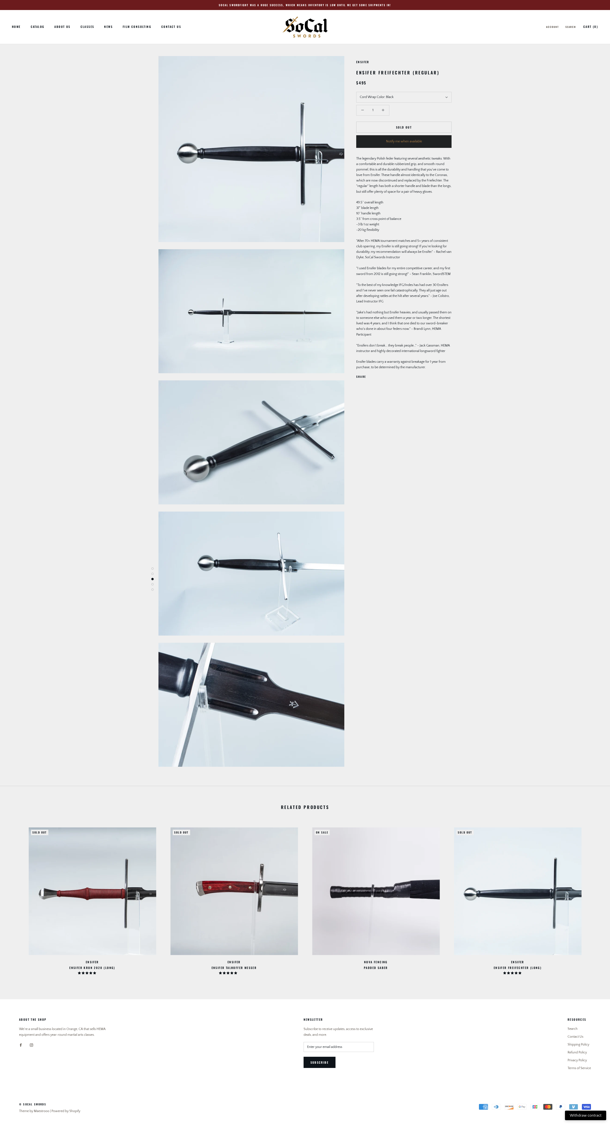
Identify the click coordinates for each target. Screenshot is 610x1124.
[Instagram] (31, 1045)
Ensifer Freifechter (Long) (518, 968)
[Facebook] (370, 375)
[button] (87, 973)
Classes (87, 27)
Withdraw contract (585, 1115)
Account (552, 27)
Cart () (590, 27)
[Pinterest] (382, 375)
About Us (62, 27)
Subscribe (319, 1062)
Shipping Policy (578, 1044)
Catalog (38, 27)
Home (16, 27)
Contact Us (171, 27)
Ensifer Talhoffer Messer (234, 968)
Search (570, 27)
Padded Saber (376, 968)
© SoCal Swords (32, 1104)
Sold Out (404, 127)
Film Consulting (137, 27)
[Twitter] (376, 375)
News (108, 27)
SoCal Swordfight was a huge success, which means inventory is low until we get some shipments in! (305, 5)
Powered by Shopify (65, 1111)
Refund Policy (577, 1052)
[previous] (15, 898)
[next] (595, 898)
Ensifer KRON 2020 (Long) (92, 968)
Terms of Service (579, 1068)
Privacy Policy (577, 1060)
